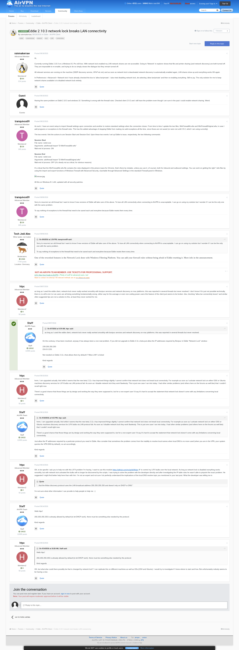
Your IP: (172, 4)
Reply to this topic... (33, 605)
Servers (48, 11)
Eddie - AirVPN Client (52, 34)
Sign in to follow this (204, 31)
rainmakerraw (26, 34)
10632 (31, 348)
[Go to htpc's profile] (22, 300)
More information (147, 648)
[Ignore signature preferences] (226, 271)
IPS (142, 640)
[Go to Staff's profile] (30, 337)
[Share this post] (227, 53)
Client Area (78, 11)
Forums (11, 16)
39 (23, 147)
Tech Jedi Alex (22, 233)
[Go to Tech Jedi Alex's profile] (22, 248)
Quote (42, 87)
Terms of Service (95, 637)
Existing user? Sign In (207, 4)
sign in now (65, 594)
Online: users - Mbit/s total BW (143, 3)
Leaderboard (35, 16)
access (190, 4)
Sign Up (225, 3)
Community (62, 11)
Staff (30, 323)
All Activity (23, 16)
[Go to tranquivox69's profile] (22, 135)
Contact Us (227, 10)
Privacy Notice (111, 637)
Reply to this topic (217, 44)
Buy (22, 11)
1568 (23, 259)
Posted (41, 53)
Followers (219, 31)
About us (123, 637)
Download (34, 11)
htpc (22, 286)
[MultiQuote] (35, 86)
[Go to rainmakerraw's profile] (13, 32)
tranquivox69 (22, 121)
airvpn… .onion (141, 637)
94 (23, 79)
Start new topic (195, 44)
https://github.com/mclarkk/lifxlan (125, 470)
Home (11, 11)
